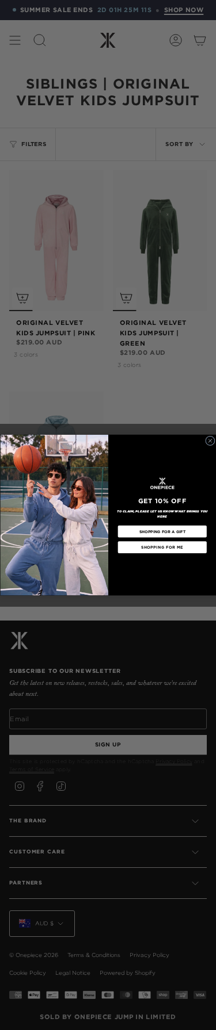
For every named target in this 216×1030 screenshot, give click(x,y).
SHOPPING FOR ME (162, 547)
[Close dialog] (210, 440)
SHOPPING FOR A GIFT (162, 531)
